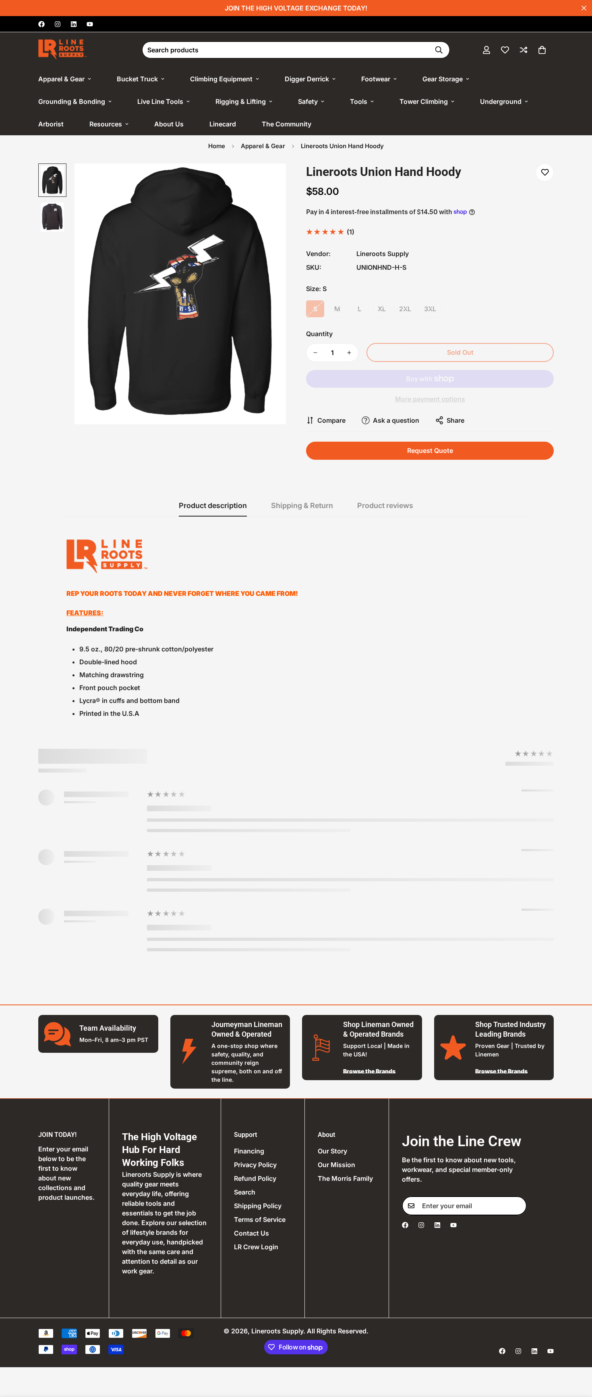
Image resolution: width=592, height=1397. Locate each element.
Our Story (332, 1151)
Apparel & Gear (61, 79)
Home (216, 146)
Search (244, 1192)
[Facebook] (41, 24)
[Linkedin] (73, 24)
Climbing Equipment (221, 79)
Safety (308, 101)
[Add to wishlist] (545, 172)
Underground (501, 101)
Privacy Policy (255, 1165)
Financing (249, 1151)
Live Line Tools (160, 101)
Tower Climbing (423, 101)
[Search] (438, 50)
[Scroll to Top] (576, 1353)
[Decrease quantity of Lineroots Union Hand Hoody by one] (315, 353)
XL (382, 309)
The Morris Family (345, 1178)
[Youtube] (90, 24)
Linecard (222, 124)
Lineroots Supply (382, 254)
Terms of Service (260, 1219)
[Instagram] (57, 24)
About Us (169, 124)
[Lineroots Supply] (62, 49)
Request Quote (430, 450)
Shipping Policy (258, 1206)
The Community (286, 124)
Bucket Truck (137, 79)
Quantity (319, 334)
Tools (358, 101)
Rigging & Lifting (240, 101)
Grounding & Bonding (71, 101)
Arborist (51, 124)
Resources (105, 124)
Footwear (375, 79)
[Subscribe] (518, 1205)
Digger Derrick (307, 79)
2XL (405, 309)
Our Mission (336, 1165)
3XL (430, 309)
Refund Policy (255, 1178)
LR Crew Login (256, 1247)
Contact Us (251, 1233)
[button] (542, 50)
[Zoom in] (269, 181)
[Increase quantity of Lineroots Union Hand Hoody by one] (349, 353)
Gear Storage (442, 79)
